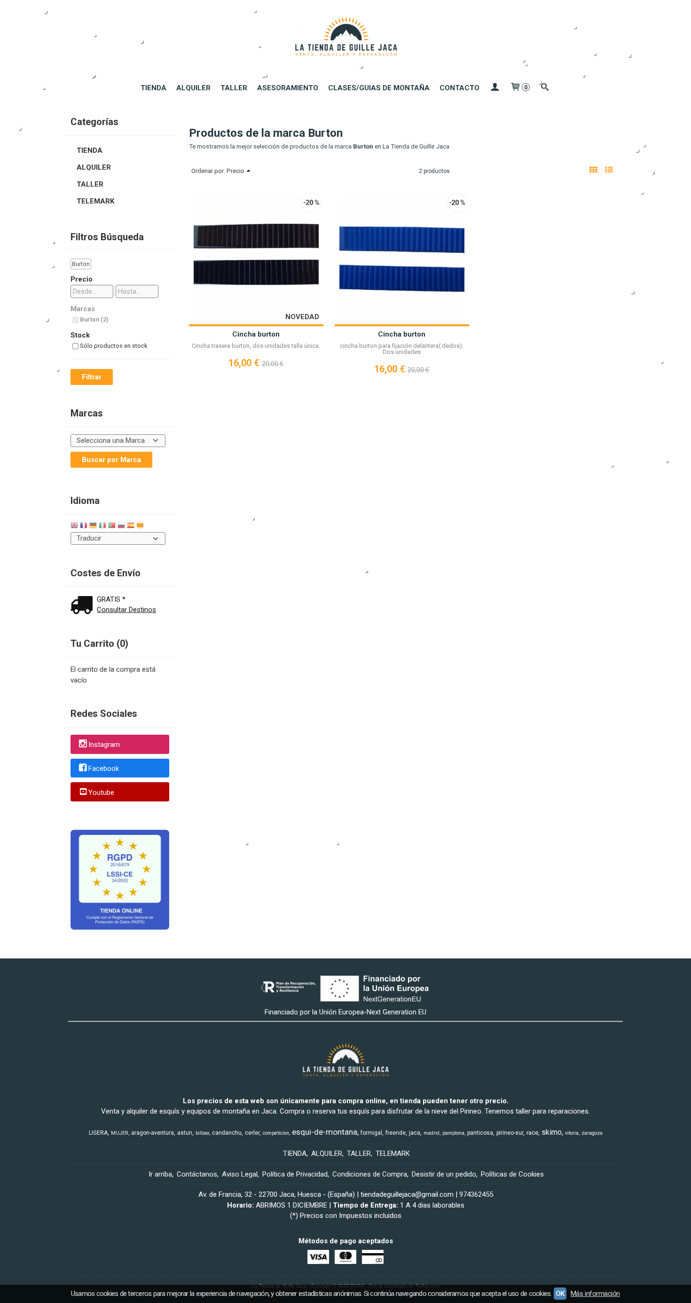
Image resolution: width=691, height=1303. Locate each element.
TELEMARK (95, 201)
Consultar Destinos (126, 609)
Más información (595, 1293)
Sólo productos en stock (113, 345)
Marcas (83, 309)
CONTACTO (459, 88)
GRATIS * (111, 599)
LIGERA (98, 1133)
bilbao (202, 1133)
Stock (80, 335)
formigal (371, 1133)
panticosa (480, 1133)
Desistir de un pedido (444, 1174)
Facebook (103, 768)
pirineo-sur (509, 1133)
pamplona (453, 1133)
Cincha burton (256, 334)
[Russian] (121, 527)
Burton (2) (94, 319)
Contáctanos (197, 1174)
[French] (83, 527)
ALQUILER (193, 88)
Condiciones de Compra (369, 1174)
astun (184, 1133)
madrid (432, 1133)
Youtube (101, 792)
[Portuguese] (112, 527)
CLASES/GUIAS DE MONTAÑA (379, 88)
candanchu (227, 1133)
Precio (82, 279)
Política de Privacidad (295, 1174)
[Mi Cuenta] (495, 88)
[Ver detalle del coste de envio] (84, 606)
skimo (552, 1132)
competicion (276, 1133)
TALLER (233, 88)
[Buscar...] (545, 88)
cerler (252, 1133)
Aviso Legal (240, 1174)
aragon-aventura (152, 1133)
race (532, 1132)
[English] (74, 527)
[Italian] (102, 527)
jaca (414, 1133)
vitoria (572, 1133)
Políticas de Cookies (512, 1174)
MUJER (119, 1133)
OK (560, 1293)
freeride (395, 1133)
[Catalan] (141, 527)
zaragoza (592, 1133)
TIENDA (153, 88)
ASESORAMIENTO (287, 88)
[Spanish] (130, 527)
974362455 (476, 1194)
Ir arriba (160, 1174)
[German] (93, 527)
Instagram (104, 744)
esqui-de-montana (324, 1132)
